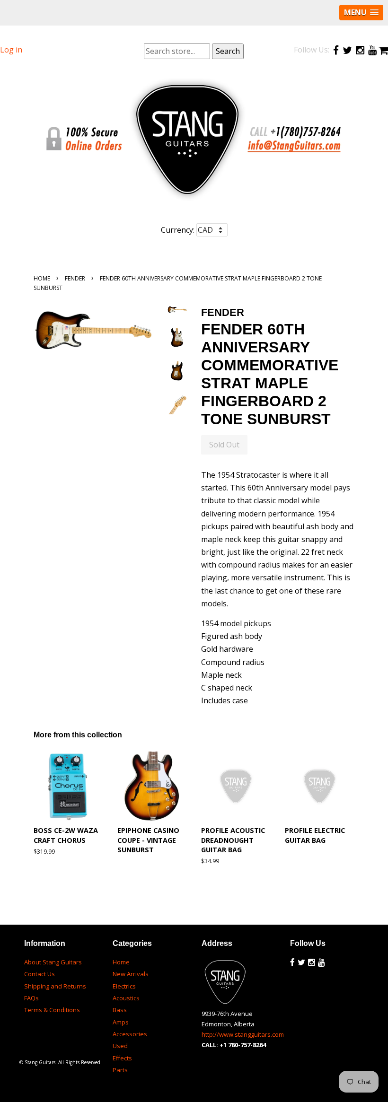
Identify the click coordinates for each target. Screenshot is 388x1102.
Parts (120, 1070)
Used (120, 1045)
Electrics (124, 986)
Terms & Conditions (52, 1010)
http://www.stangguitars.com (243, 1034)
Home (42, 278)
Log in (11, 49)
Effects (122, 1058)
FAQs (31, 998)
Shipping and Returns (55, 986)
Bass (120, 1010)
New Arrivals (131, 974)
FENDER (75, 278)
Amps (121, 1022)
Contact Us (39, 974)
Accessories (130, 1034)
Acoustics (126, 998)
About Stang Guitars (53, 962)
